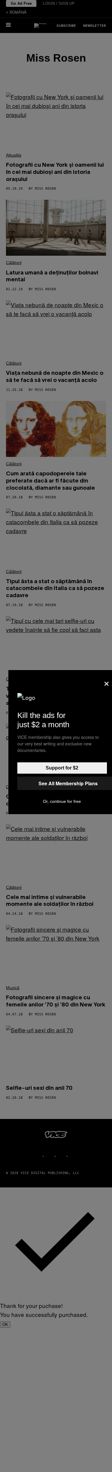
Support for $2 (62, 767)
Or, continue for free (62, 801)
